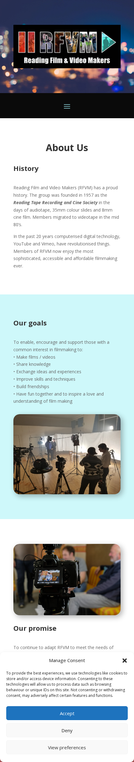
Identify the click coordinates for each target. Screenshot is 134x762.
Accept (67, 713)
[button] (125, 660)
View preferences (67, 747)
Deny (67, 730)
